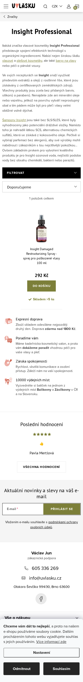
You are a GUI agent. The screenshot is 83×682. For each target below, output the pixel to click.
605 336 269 (45, 568)
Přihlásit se (62, 509)
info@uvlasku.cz (45, 577)
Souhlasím (61, 668)
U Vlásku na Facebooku (41, 598)
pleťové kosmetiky (29, 60)
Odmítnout (21, 668)
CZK (55, 6)
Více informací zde (51, 641)
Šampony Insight (14, 120)
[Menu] (6, 6)
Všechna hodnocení (41, 467)
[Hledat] (45, 6)
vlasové (7, 60)
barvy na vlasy (66, 60)
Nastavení (41, 652)
